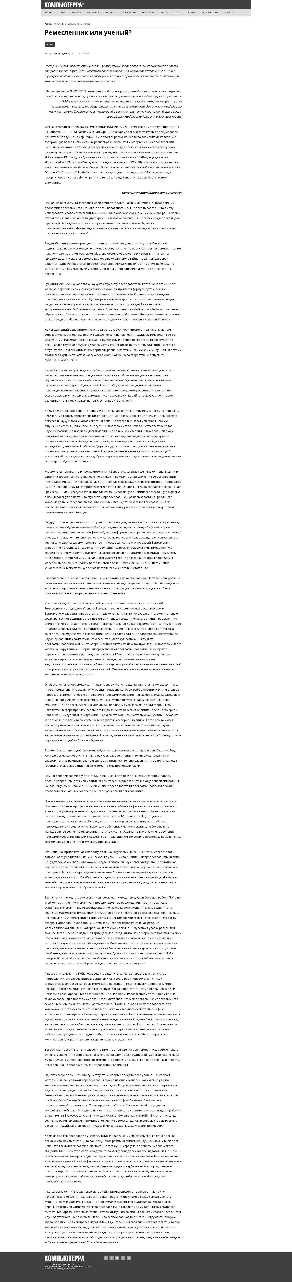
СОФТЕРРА (190, 12)
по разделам (69, 24)
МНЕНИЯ (76, 12)
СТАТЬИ (62, 12)
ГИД (176, 12)
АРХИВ (48, 12)
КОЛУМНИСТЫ (128, 12)
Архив (50, 44)
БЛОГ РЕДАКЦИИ (210, 12)
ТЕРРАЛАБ (110, 12)
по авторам (84, 24)
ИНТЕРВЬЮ (93, 12)
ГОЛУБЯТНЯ (148, 12)
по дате (58, 24)
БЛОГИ (164, 12)
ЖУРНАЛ (229, 12)
